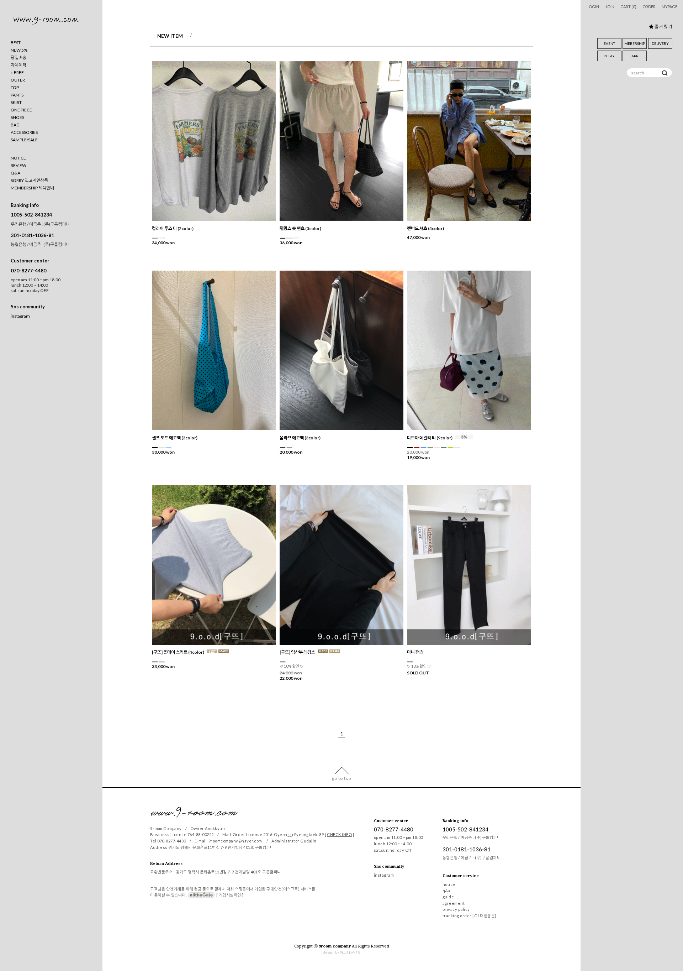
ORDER (649, 6)
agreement (454, 903)
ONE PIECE (21, 110)
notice (449, 884)
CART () (628, 6)
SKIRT (16, 102)
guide (448, 897)
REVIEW (18, 165)
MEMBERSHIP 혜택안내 (32, 187)
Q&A (15, 173)
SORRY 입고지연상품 (29, 180)
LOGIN (593, 6)
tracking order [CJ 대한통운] (470, 915)
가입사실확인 (230, 895)
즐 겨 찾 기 (663, 26)
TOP (15, 87)
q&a (447, 890)
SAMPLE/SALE (24, 139)
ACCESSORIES (24, 132)
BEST (16, 42)
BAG (15, 124)
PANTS (17, 95)
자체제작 (18, 65)
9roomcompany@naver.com (235, 841)
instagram (20, 316)
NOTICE (18, 158)
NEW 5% (19, 50)
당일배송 (18, 57)
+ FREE (17, 72)
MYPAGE (669, 6)
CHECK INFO (339, 834)
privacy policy (456, 909)
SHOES (17, 117)
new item (170, 36)
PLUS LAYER (350, 953)
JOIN (609, 6)
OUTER (18, 80)
